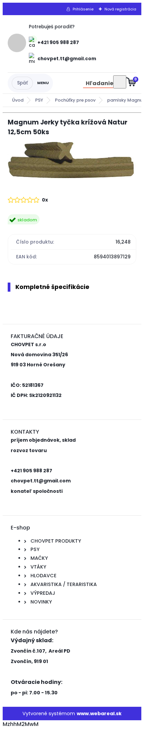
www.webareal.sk (99, 713)
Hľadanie (99, 83)
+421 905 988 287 (58, 42)
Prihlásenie (83, 9)
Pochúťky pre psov (75, 100)
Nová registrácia (120, 9)
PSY (39, 100)
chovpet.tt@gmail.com (67, 59)
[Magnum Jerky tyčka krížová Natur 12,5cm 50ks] (72, 161)
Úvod (17, 100)
